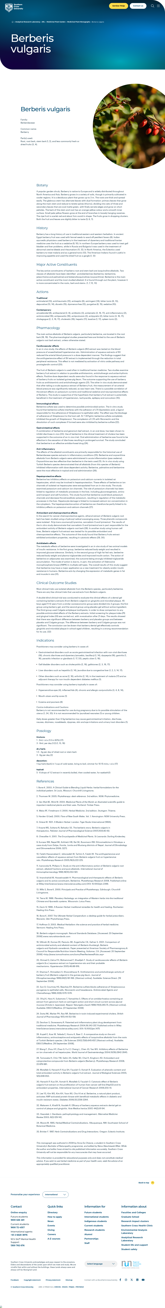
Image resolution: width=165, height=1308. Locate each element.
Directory (53, 1212)
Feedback (15, 1280)
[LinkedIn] (137, 1280)
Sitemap (69, 1280)
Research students (94, 1230)
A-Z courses (54, 1239)
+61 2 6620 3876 (19, 1235)
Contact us (138, 6)
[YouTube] (143, 1280)
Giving (51, 1230)
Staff (86, 1243)
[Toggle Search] (152, 6)
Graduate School (130, 1217)
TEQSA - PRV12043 (76, 1287)
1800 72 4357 (18, 1227)
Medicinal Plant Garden (56, 22)
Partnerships (91, 1239)
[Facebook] (120, 1280)
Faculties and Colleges (133, 1212)
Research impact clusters (135, 1221)
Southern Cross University (23, 1287)
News (51, 1221)
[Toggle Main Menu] (158, 6)
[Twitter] (131, 1280)
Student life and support (134, 1245)
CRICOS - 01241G (61, 1287)
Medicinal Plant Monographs (78, 22)
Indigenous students (95, 1221)
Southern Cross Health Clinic (137, 1225)
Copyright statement (32, 1280)
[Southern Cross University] (14, 8)
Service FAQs (118, 6)
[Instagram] (126, 1280)
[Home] (13, 22)
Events (51, 1225)
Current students (93, 1225)
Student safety (129, 1249)
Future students (93, 1212)
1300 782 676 (17, 1245)
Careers (52, 1234)
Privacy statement (53, 1280)
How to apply (55, 1217)
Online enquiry (19, 1212)
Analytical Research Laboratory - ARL (30, 22)
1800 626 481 (17, 1220)
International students (96, 1217)
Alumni (88, 1234)
